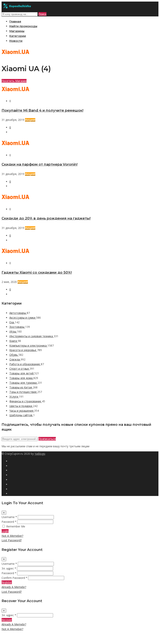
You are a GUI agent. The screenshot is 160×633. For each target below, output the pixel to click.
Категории (17, 36)
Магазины (16, 31)
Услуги (14, 396)
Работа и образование (25, 364)
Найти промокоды (23, 26)
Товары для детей (21, 373)
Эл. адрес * (9, 568)
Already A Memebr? (14, 587)
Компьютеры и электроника (28, 345)
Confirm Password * (14, 578)
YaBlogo (40, 453)
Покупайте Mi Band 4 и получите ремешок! (42, 110)
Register (7, 582)
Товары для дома (21, 378)
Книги (13, 341)
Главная (15, 21)
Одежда (15, 359)
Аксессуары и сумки (22, 317)
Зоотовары (17, 327)
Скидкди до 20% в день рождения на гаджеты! (46, 218)
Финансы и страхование (25, 401)
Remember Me (15, 526)
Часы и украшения (21, 410)
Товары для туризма (23, 383)
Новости (15, 41)
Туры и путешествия (23, 392)
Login (5, 531)
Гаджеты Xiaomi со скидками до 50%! (37, 272)
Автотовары (18, 313)
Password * (9, 522)
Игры (13, 331)
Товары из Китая (21, 387)
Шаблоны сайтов (21, 415)
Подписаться (47, 439)
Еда (12, 322)
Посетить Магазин (14, 81)
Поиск (42, 14)
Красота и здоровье (23, 350)
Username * (9, 517)
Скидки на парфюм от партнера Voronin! (39, 164)
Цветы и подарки (21, 406)
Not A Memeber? (12, 536)
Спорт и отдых (19, 368)
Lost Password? (12, 540)
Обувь (14, 355)
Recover (7, 620)
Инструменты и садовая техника (31, 336)
